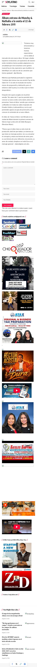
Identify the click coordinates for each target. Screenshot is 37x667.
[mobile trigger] (3, 2)
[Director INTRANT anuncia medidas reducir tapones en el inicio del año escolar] (30, 639)
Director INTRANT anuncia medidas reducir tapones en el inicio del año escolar (12, 639)
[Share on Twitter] (9, 29)
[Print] (16, 29)
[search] (29, 2)
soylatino (5, 34)
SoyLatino (11, 2)
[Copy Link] (12, 29)
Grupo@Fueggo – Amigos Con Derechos (18, 518)
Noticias (6, 13)
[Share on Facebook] (6, 29)
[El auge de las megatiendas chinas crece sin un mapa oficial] (30, 615)
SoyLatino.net (5, 518)
